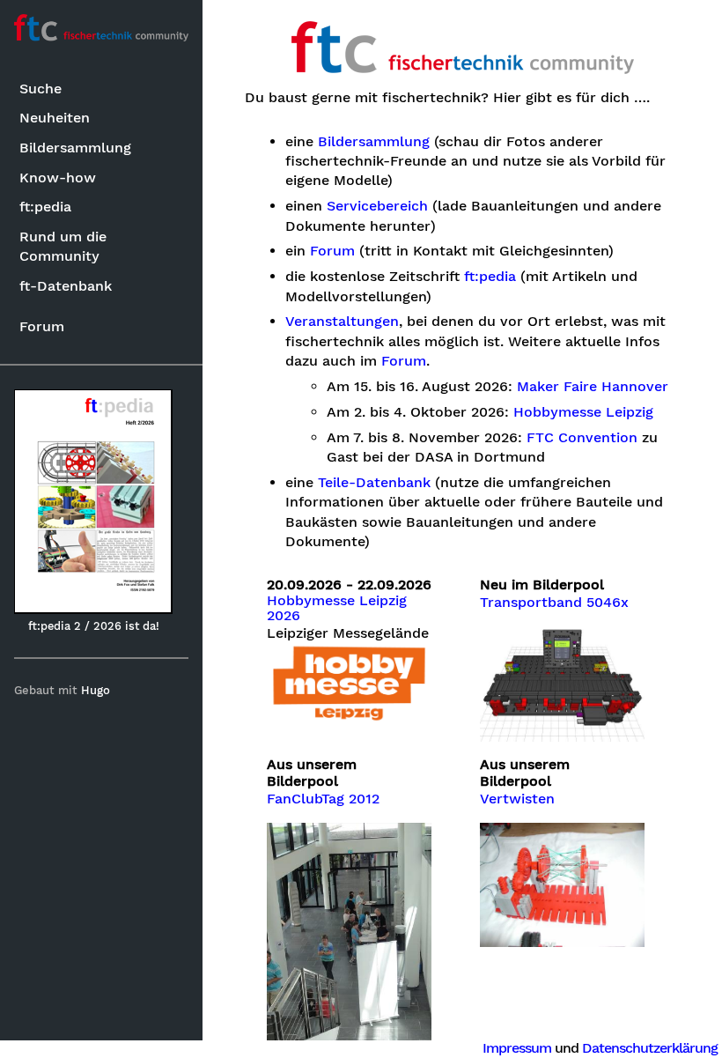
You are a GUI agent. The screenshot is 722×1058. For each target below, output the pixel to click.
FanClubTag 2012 (323, 799)
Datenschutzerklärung (650, 1048)
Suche (40, 88)
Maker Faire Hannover (592, 387)
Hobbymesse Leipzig (583, 412)
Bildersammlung (75, 147)
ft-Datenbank (65, 285)
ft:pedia (45, 206)
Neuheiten (54, 117)
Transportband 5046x (554, 602)
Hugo (95, 690)
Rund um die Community (63, 246)
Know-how (57, 177)
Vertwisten (517, 799)
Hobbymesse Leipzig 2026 (337, 609)
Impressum (517, 1048)
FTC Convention (582, 438)
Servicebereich (377, 206)
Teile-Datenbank (374, 483)
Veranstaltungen (342, 321)
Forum (41, 326)
